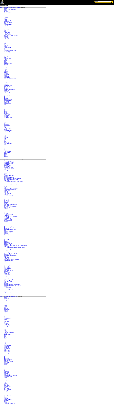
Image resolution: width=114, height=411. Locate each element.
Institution (6, 69)
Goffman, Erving (7, 57)
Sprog (5, 138)
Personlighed (6, 371)
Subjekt (5, 397)
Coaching (6, 311)
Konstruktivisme (7, 77)
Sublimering (6, 398)
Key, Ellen (6, 208)
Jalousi (5, 344)
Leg (4, 222)
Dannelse (6, 176)
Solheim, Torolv (7, 275)
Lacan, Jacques (7, 353)
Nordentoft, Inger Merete (8, 239)
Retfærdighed (6, 124)
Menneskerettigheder (8, 99)
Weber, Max (6, 156)
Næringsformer (7, 110)
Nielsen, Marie (6, 237)
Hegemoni (6, 64)
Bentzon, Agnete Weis (8, 24)
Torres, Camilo (6, 147)
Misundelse (6, 363)
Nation (5, 105)
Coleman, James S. (7, 32)
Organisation (6, 113)
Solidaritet (6, 137)
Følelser (5, 331)
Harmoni (5, 62)
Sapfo (5, 261)
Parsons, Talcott (7, 114)
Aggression (6, 299)
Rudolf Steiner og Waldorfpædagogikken (11, 259)
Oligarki (5, 112)
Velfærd (5, 153)
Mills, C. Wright (7, 102)
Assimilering (6, 17)
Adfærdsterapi (6, 298)
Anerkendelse (6, 301)
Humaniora (11, 296)
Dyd (5, 42)
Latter (5, 83)
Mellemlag (6, 98)
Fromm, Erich (6, 327)
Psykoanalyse (6, 379)
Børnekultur (6, 171)
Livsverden (6, 88)
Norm (5, 109)
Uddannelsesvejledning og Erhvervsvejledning (12, 285)
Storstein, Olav (7, 142)
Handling (5, 61)
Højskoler (6, 202)
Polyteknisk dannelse (8, 248)
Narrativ (5, 364)
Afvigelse (5, 10)
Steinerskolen (6, 277)
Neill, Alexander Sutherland (9, 236)
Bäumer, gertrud (7, 170)
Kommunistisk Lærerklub (8, 211)
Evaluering (6, 187)
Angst (5, 302)
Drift (5, 314)
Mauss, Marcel (7, 95)
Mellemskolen (6, 228)
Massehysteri (6, 94)
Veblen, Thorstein (7, 152)
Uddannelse (6, 283)
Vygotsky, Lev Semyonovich (9, 403)
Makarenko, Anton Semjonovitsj (10, 226)
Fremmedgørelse (7, 325)
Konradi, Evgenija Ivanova (9, 213)
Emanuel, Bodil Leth (7, 184)
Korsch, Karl (6, 215)
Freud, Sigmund (7, 326)
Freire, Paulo (6, 191)
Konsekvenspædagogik (8, 214)
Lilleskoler (6, 223)
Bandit (5, 18)
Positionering (6, 373)
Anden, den (6, 300)
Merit (5, 230)
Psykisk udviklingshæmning (9, 378)
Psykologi (15, 296)
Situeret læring (6, 269)
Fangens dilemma (7, 47)
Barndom (5, 19)
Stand (5, 139)
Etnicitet (5, 46)
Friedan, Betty (6, 53)
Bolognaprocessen (7, 165)
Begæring (6, 308)
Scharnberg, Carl (7, 263)
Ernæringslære (7, 186)
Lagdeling (6, 82)
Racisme (5, 122)
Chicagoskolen (7, 29)
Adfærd (5, 297)
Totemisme (6, 148)
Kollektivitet (6, 73)
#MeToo (5, 8)
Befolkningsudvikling (8, 22)
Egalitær (5, 43)
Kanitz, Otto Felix (7, 207)
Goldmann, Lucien (7, 58)
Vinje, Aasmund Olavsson (9, 291)
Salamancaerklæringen (8, 260)
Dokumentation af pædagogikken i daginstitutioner (13, 181)
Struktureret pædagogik (8, 279)
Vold (5, 155)
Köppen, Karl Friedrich (8, 219)
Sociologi (18, 7)
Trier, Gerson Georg (8, 281)
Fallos (5, 320)
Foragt (5, 49)
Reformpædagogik (7, 254)
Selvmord (6, 392)
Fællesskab (6, 194)
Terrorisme (6, 146)
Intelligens (6, 71)
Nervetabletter (6, 367)
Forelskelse (6, 323)
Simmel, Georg (7, 132)
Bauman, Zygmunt (7, 20)
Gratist (5, 59)
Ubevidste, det (6, 400)
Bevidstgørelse (7, 26)
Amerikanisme (6, 14)
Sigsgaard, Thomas (7, 268)
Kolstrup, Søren (7, 210)
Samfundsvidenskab (12, 7)
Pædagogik (19, 159)
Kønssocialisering (7, 218)
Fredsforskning (7, 52)
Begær (5, 307)
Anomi (5, 15)
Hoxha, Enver (6, 201)
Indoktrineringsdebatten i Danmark (10, 204)
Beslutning (6, 25)
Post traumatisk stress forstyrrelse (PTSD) (12, 375)
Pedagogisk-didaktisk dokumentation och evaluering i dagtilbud (15, 245)
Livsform (5, 87)
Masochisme (6, 93)
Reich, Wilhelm (6, 385)
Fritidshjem (6, 192)
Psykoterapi (6, 383)
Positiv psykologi (7, 374)
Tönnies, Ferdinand (7, 151)
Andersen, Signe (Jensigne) (9, 161)
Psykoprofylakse (7, 380)
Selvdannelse (6, 264)
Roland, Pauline (7, 258)
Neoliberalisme (6, 107)
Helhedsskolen (7, 200)
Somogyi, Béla (6, 276)
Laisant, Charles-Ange (8, 220)
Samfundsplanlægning (8, 130)
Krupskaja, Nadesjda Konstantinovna (11, 216)
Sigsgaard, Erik (7, 266)
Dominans (6, 40)
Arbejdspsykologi (7, 303)
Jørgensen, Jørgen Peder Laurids (10, 206)
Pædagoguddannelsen (8, 252)
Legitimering (6, 84)
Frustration (6, 328)
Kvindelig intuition (7, 351)
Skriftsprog (6, 271)
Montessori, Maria (7, 232)
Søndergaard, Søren (8, 280)
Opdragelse (6, 241)
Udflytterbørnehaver (8, 287)
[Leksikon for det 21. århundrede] (2, 3)
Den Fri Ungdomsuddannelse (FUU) (11, 179)
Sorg (5, 396)
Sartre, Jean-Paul (7, 262)
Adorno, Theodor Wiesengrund (10, 9)
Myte (5, 104)
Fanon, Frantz (6, 321)
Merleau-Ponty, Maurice (8, 361)
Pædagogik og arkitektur (8, 250)
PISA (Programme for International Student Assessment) (14, 247)
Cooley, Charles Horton (8, 34)
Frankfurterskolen (7, 51)
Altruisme (5, 13)
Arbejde (1, 7)
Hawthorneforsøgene (8, 63)
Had (5, 335)
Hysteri (5, 337)
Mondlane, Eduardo (7, 103)
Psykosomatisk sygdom (8, 382)
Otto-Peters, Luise (7, 244)
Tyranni (5, 150)
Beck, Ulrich (6, 21)
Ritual (5, 126)
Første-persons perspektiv (9, 332)
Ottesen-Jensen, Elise (8, 243)
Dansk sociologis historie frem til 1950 (11, 35)
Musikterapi (6, 233)
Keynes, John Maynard (8, 209)
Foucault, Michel (7, 324)
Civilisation (6, 31)
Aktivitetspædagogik (8, 160)
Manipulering (6, 90)
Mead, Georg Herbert (8, 96)
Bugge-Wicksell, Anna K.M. (9, 168)
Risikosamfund (7, 125)
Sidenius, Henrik (7, 265)
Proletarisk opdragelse (8, 249)
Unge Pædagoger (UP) (8, 289)
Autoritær (5, 305)
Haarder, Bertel (7, 197)
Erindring (5, 317)
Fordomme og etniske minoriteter (10, 50)
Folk (5, 48)
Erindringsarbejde (7, 318)
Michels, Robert (7, 101)
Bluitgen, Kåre (6, 164)
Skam (5, 394)
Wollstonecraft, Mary (8, 292)
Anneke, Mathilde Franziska (9, 162)
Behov (5, 23)
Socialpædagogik (7, 274)
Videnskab (6, 7)
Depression (6, 313)
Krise (5, 349)
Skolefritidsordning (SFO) (8, 270)
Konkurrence (6, 76)
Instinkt (5, 341)
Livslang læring (7, 224)
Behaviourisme (7, 309)
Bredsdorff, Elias (7, 166)
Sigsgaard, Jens (7, 267)
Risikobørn (6, 256)
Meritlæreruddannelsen (8, 231)
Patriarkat (6, 116)
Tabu (5, 144)
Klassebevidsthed (7, 345)
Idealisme (6, 66)
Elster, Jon (6, 45)
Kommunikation (7, 74)
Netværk (5, 108)
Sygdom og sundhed (8, 399)
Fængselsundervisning (8, 195)
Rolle (5, 127)
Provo (5, 119)
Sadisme (5, 387)
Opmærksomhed (7, 242)
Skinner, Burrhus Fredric (8, 395)
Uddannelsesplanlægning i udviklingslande (12, 284)
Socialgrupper (6, 135)
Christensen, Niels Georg (8, 175)
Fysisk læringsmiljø (7, 193)
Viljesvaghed (6, 402)
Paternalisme (6, 115)
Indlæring (5, 203)
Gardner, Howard (7, 334)
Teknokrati (6, 145)
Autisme (5, 304)
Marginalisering (7, 92)
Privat (5, 118)
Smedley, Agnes (7, 272)
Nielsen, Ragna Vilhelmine (9, 238)
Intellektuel (6, 70)
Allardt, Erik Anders (7, 12)
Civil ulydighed (6, 30)
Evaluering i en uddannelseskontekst (11, 188)
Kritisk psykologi (7, 350)
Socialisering (6, 273)
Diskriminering (6, 39)
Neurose (5, 368)
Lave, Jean (6, 221)
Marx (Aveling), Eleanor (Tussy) (10, 227)
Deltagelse (6, 36)
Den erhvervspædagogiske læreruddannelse (12, 178)
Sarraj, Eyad (6, 388)
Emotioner (6, 316)
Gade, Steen (6, 196)
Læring (5, 225)
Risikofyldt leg (6, 257)
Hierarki (5, 65)
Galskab (5, 55)
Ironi (5, 343)
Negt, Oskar (6, 366)
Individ (5, 67)
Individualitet (6, 68)
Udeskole (6, 286)
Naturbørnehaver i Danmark (9, 235)
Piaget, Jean (6, 246)
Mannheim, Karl (7, 91)
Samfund (5, 129)
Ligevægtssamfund (7, 86)
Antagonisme (6, 16)
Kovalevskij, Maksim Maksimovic (10, 78)
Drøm (5, 315)
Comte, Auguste (7, 33)
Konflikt (5, 75)
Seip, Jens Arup (7, 131)
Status (5, 141)
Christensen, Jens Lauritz (9, 174)
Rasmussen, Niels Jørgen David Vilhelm (11, 253)
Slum (5, 133)
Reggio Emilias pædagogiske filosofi (10, 255)
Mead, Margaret (7, 97)
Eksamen (6, 183)
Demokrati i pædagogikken (9, 177)
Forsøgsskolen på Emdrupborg (10, 189)
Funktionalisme (7, 54)
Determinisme (6, 37)
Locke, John (6, 355)
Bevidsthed (6, 27)
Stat (4, 140)
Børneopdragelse (7, 172)
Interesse (6, 72)
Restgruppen (6, 123)
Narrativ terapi (6, 365)
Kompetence (6, 212)
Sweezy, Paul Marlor (8, 143)
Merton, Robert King (7, 100)
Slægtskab (6, 134)
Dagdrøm (6, 312)
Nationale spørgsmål (8, 106)
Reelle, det (6, 384)
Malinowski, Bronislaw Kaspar (9, 89)
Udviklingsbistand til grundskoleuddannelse (12, 288)
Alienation (6, 11)
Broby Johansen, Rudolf (8, 167)
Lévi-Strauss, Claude (8, 85)
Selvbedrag (6, 390)
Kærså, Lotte (6, 217)
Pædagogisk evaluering (8, 251)
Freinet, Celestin (7, 190)
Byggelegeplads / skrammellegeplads (11, 169)
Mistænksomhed (7, 362)
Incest (5, 338)
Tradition (5, 149)
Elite (5, 44)
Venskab (5, 154)
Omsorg (5, 240)
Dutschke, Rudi (7, 41)
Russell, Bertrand (7, 128)
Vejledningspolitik (7, 290)
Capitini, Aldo (6, 173)
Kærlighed (6, 80)
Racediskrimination (7, 120)
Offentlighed (6, 111)
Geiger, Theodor (7, 56)
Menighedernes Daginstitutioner (10, 229)
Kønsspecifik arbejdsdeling (9, 81)
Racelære (6, 121)
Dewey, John (6, 38)
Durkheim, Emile (7, 182)
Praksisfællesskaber (8, 117)
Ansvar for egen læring (8, 163)
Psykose (5, 381)
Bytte (5, 28)
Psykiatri (5, 377)
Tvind (5, 282)
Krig (4, 79)
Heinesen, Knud (7, 199)
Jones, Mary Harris (7, 205)
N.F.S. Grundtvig (7, 234)
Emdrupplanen (6, 185)
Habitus (5, 60)
